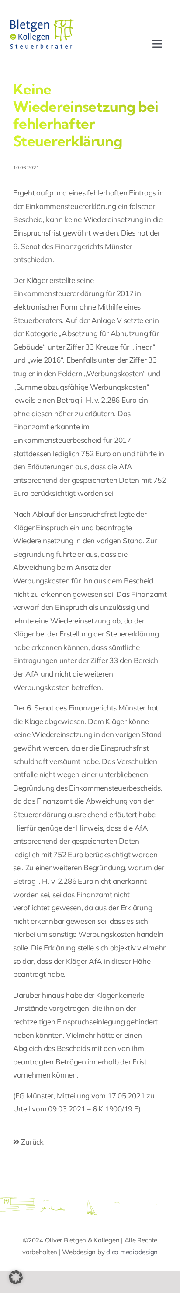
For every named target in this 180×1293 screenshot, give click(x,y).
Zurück (32, 1141)
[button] (15, 1277)
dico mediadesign (132, 1252)
